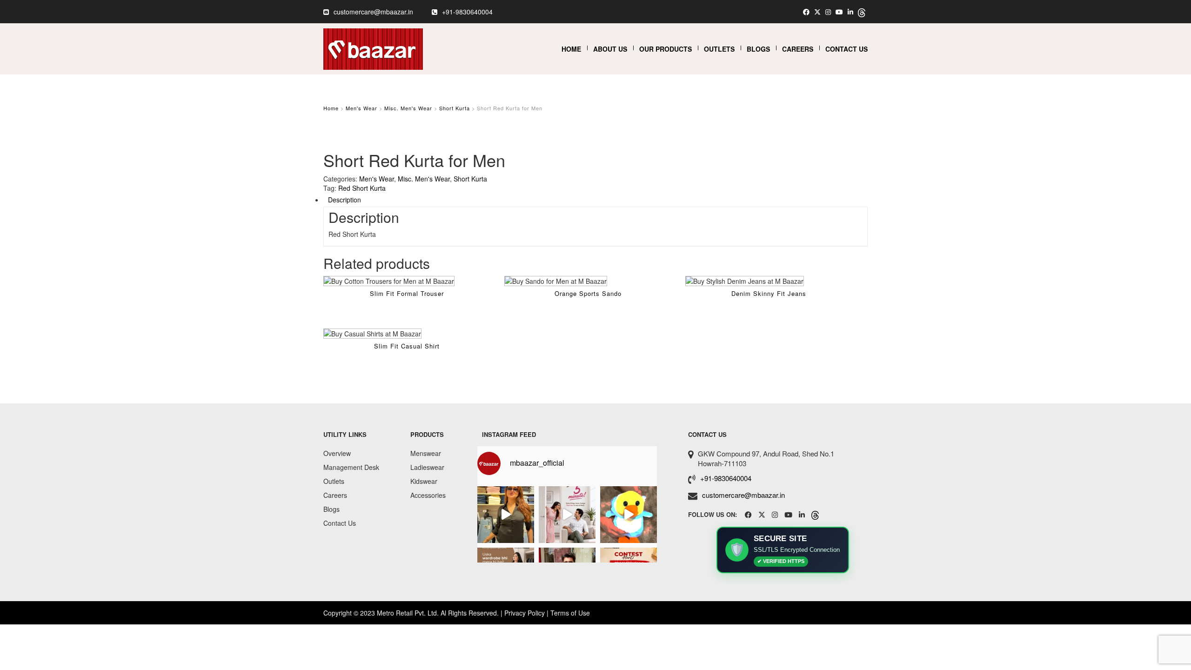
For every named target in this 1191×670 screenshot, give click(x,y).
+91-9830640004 (467, 11)
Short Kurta (454, 108)
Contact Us (846, 49)
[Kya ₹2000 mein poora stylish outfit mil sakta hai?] (505, 514)
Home (571, 49)
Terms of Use (570, 612)
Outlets (719, 49)
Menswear (425, 453)
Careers (797, 49)
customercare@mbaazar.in (373, 11)
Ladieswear (427, 467)
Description (344, 199)
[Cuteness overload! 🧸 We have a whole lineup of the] (628, 514)
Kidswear (423, 481)
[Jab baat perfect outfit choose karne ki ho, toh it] (567, 514)
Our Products (665, 49)
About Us (610, 49)
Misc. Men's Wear (408, 108)
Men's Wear (361, 108)
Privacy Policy (524, 612)
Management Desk (351, 467)
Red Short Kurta (362, 188)
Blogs (758, 49)
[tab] (595, 200)
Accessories (428, 495)
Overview (337, 453)
